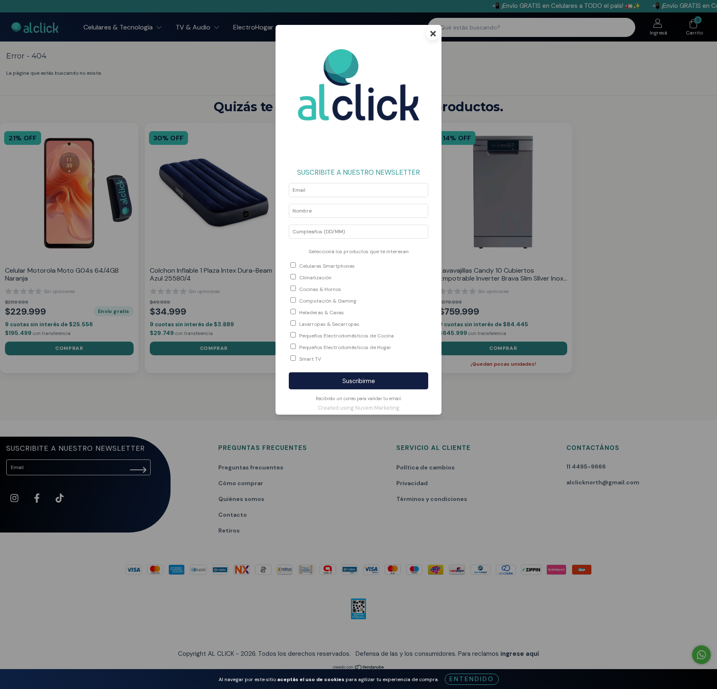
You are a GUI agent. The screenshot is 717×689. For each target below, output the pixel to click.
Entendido (471, 679)
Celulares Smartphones (327, 266)
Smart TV (310, 359)
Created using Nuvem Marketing (359, 407)
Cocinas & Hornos (320, 289)
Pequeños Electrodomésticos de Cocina (346, 335)
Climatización (315, 277)
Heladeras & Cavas (321, 312)
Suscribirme (358, 381)
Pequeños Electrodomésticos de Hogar (345, 347)
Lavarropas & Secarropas (329, 324)
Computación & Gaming (327, 301)
